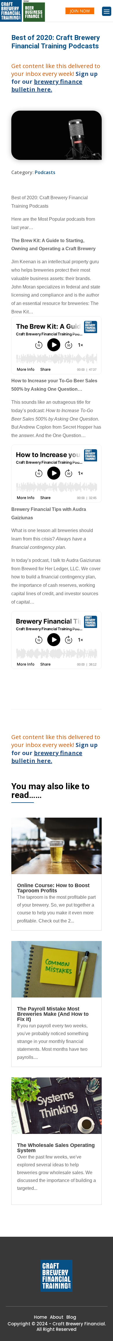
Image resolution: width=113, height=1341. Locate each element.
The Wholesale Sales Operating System (56, 1147)
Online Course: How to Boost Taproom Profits (53, 888)
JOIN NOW (80, 11)
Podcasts (45, 172)
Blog (71, 1317)
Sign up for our (54, 81)
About (56, 1317)
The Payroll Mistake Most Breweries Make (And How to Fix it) (53, 1014)
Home (40, 1317)
